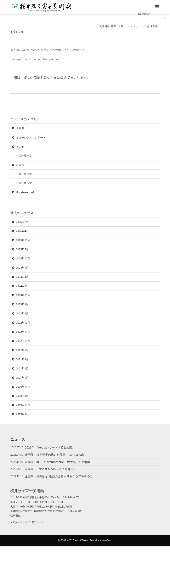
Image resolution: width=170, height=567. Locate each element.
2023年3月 (22, 313)
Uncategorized (25, 192)
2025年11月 (23, 240)
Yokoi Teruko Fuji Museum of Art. (93, 540)
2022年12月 (23, 322)
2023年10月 (23, 295)
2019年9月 (22, 414)
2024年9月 (22, 267)
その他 (145, 26)
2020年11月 (23, 387)
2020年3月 (22, 396)
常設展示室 (25, 156)
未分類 (154, 26)
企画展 (20, 128)
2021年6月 (22, 368)
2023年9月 (22, 304)
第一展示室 (25, 174)
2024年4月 (22, 277)
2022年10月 (23, 341)
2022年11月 (23, 332)
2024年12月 (23, 258)
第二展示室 (25, 183)
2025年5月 (22, 249)
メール (39, 522)
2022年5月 (22, 350)
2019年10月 (23, 405)
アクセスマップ (21, 522)
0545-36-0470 (71, 497)
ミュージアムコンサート (31, 137)
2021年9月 (22, 359)
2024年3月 (22, 286)
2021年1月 (22, 377)
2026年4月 (22, 231)
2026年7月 (22, 222)
